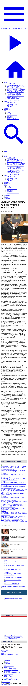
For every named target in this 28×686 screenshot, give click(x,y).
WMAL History (10, 116)
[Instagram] (7, 198)
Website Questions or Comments (9, 654)
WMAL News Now (11, 102)
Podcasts (6, 108)
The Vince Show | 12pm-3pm (14, 88)
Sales (2, 653)
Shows (5, 82)
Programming (4, 650)
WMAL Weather (11, 106)
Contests (9, 113)
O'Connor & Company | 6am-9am (15, 85)
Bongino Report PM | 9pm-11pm (15, 92)
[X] (6, 197)
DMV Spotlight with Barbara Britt (15, 96)
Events (8, 112)
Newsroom (3, 651)
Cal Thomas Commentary (13, 100)
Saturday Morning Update (13, 97)
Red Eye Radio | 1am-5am (14, 94)
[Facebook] (7, 195)
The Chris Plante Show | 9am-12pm (16, 86)
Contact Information (12, 115)
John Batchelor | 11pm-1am (14, 93)
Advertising (7, 109)
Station (5, 111)
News (5, 101)
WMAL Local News (12, 104)
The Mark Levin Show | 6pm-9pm (15, 90)
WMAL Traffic (10, 105)
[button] (14, 531)
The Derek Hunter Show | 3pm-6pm (16, 89)
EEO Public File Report (13, 119)
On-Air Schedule (11, 83)
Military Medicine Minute (13, 98)
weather (14, 633)
